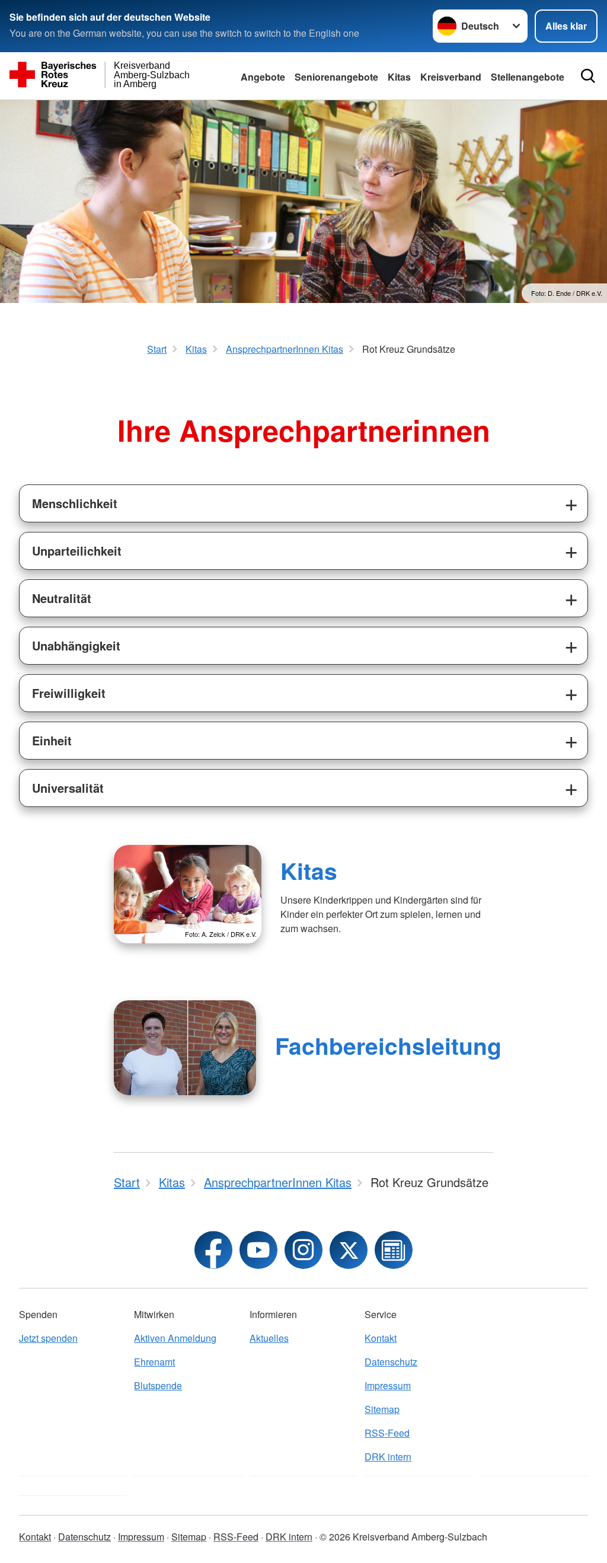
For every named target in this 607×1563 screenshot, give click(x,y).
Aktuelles (269, 1338)
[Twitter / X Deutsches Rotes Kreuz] (349, 1250)
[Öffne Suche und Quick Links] (588, 75)
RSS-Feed (387, 1433)
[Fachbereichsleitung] (185, 1047)
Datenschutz (391, 1362)
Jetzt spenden (48, 1338)
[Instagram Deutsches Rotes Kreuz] (303, 1250)
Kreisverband (450, 77)
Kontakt (381, 1338)
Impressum (388, 1385)
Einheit (52, 740)
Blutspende (158, 1385)
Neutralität (61, 598)
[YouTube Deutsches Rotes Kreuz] (258, 1250)
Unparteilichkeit (77, 550)
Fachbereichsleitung (388, 1045)
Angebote (263, 77)
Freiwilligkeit (69, 692)
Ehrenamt (154, 1362)
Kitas (399, 77)
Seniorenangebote (336, 77)
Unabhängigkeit (76, 645)
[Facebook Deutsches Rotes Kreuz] (213, 1250)
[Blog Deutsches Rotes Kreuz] (394, 1250)
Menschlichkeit (74, 503)
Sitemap (382, 1409)
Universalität (68, 787)
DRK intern (388, 1456)
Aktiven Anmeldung (175, 1338)
